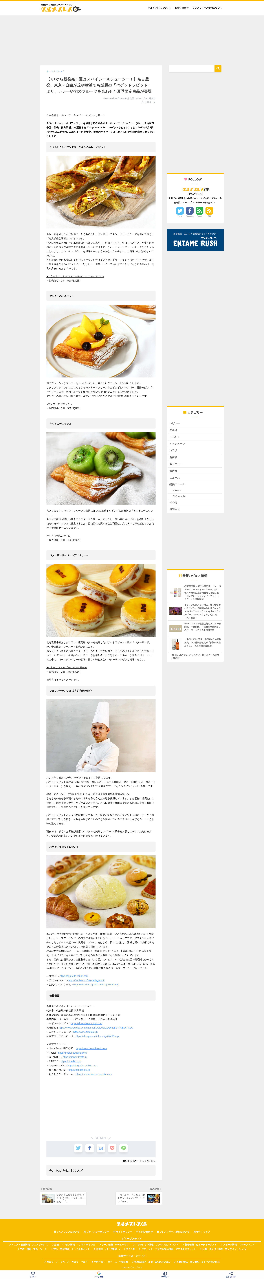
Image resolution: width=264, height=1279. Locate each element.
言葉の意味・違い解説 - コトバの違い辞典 (198, 1262)
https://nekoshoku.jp (79, 1070)
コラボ (173, 450)
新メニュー (175, 464)
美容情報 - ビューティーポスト (201, 1244)
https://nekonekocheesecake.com (94, 1074)
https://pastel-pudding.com (72, 1052)
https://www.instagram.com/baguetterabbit (95, 984)
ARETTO (177, 490)
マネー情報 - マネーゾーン (33, 1249)
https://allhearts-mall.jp (85, 1032)
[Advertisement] (132, 38)
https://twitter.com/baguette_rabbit (86, 980)
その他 (173, 502)
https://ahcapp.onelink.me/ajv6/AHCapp (97, 1036)
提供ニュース (177, 484)
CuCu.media (179, 496)
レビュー (174, 423)
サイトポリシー (124, 1232)
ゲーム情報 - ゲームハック (115, 1244)
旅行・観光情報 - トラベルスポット (71, 1249)
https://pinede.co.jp (71, 1061)
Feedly (199, 216)
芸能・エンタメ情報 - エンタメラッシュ (74, 1244)
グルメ (142, 1161)
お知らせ (174, 509)
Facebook (190, 216)
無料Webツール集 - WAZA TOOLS (152, 1262)
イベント (174, 437)
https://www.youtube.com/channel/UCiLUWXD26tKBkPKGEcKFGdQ (96, 1027)
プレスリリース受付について (207, 7)
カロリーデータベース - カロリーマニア (67, 1262)
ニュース (174, 477)
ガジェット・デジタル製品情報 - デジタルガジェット (168, 1249)
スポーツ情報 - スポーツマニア (239, 1244)
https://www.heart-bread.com (91, 1048)
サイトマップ (203, 1232)
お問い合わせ (182, 7)
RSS (209, 216)
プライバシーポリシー (97, 1232)
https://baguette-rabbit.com (74, 976)
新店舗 (173, 470)
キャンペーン (177, 443)
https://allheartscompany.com (86, 1023)
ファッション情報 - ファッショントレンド (156, 1244)
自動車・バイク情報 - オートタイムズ (115, 1249)
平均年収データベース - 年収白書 (111, 1262)
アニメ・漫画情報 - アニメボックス (29, 1244)
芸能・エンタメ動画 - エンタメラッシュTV (224, 1249)
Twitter (180, 216)
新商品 (152, 1161)
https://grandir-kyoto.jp (75, 1057)
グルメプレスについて (159, 7)
